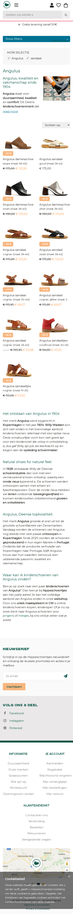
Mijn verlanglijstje (55, 781)
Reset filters (60, 40)
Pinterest (14, 728)
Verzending (36, 821)
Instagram (15, 720)
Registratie (54, 769)
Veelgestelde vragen (36, 839)
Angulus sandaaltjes (53, 340)
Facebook (15, 713)
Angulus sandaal (51, 159)
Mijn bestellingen (55, 787)
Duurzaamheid (18, 763)
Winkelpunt (18, 787)
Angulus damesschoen (18, 159)
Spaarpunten (18, 775)
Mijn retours (54, 794)
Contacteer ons (36, 815)
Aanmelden (54, 763)
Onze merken (18, 769)
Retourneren (36, 833)
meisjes (23, 615)
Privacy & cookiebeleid (38, 908)
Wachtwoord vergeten (54, 775)
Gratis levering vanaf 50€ (39, 24)
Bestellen (36, 827)
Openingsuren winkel (18, 794)
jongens (8, 615)
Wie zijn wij (18, 781)
